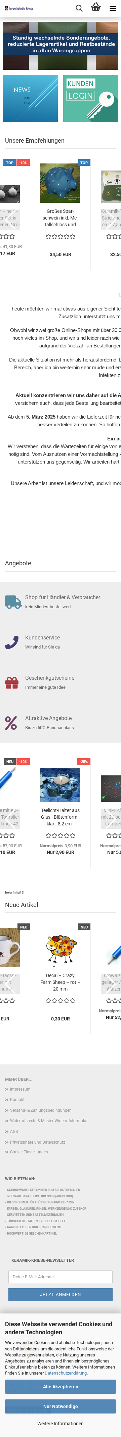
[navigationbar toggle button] (112, 8)
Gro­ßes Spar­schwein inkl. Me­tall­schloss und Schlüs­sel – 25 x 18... (60, 218)
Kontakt (17, 1099)
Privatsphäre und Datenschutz (37, 1142)
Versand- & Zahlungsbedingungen (41, 1110)
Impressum (20, 1089)
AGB (14, 1131)
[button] (10, 219)
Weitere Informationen (60, 1423)
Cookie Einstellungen (29, 1152)
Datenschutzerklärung (66, 1373)
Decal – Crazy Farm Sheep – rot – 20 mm (60, 982)
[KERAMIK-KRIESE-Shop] (17, 8)
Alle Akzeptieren (60, 1386)
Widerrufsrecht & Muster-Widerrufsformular (49, 1120)
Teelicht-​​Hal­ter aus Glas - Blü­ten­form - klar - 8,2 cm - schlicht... (60, 817)
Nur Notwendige (60, 1406)
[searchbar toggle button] (79, 8)
